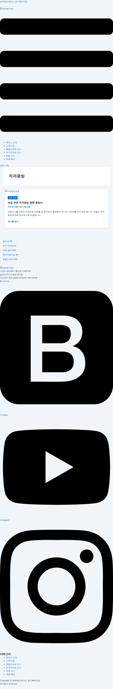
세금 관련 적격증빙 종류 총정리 (25, 202)
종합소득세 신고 (13, 149)
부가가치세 (8, 246)
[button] (56, 75)
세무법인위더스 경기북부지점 (13, 1)
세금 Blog (10, 159)
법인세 (6, 241)
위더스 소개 (11, 142)
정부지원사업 (9, 255)
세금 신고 (10, 156)
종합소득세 (8, 259)
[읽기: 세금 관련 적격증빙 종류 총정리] (12, 191)
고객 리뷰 (10, 146)
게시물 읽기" (13, 221)
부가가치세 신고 (13, 152)
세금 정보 (7, 250)
